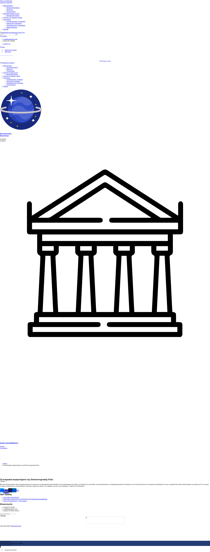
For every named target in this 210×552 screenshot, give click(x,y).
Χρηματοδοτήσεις (13, 8)
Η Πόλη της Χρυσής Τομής (12, 18)
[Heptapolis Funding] (7, 63)
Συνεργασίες (11, 12)
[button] (2, 47)
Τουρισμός (7, 20)
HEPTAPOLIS (8, 6)
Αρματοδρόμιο (12, 27)
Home (5, 463)
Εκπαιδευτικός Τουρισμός (16, 25)
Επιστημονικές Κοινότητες (6, 135)
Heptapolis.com (16, 526)
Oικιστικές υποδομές (14, 23)
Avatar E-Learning (6, 2)
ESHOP (5, 29)
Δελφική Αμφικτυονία (11, 14)
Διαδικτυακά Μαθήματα (9, 443)
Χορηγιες (10, 10)
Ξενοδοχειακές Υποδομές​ (16, 21)
